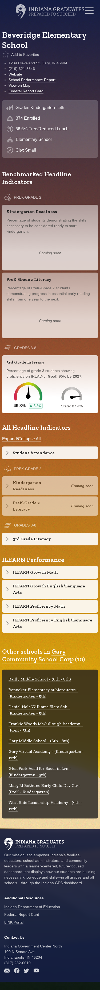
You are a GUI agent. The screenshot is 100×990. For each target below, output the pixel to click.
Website (15, 74)
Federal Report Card (26, 91)
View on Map (19, 85)
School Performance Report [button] (32, 80)
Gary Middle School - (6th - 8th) (39, 740)
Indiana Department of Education (32, 907)
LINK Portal (13, 922)
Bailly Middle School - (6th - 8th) (40, 679)
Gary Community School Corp (38, 655)
